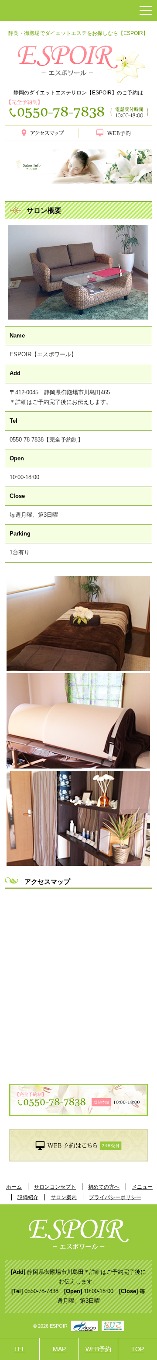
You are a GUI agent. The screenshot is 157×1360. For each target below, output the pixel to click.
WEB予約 (98, 1349)
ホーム (14, 1187)
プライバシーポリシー (115, 1197)
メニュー (142, 1187)
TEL (19, 1349)
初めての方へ (103, 1187)
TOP (137, 1349)
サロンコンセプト (55, 1187)
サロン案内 (64, 1197)
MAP (59, 1349)
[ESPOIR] (78, 61)
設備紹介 (27, 1197)
